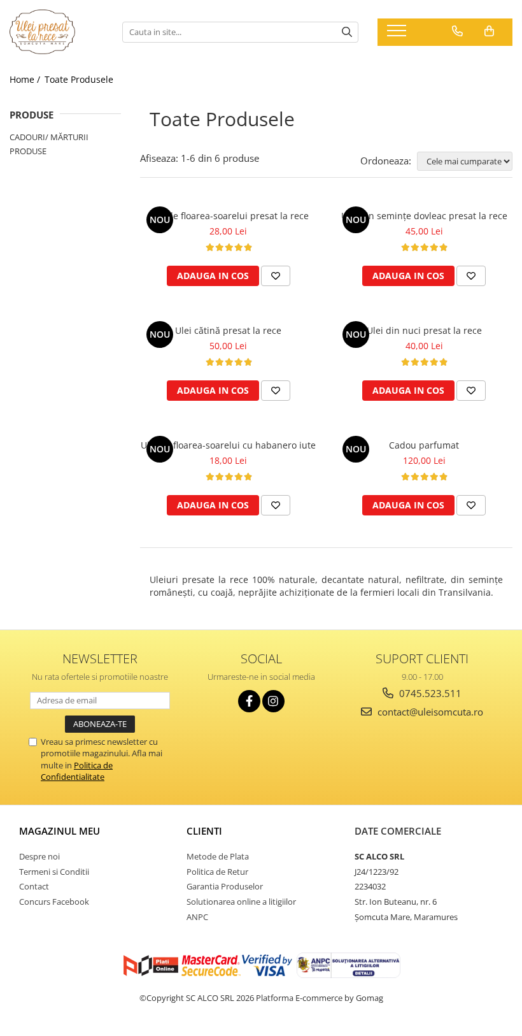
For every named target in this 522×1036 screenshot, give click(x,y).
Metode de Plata (218, 856)
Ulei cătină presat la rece (228, 330)
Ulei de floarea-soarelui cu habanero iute (228, 445)
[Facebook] (249, 701)
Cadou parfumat (424, 445)
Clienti (204, 830)
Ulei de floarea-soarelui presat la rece (228, 216)
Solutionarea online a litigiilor (241, 901)
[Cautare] (346, 32)
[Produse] (398, 34)
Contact (34, 886)
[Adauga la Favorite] (275, 276)
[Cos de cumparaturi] (489, 31)
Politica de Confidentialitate (77, 770)
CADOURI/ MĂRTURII (49, 137)
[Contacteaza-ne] (457, 31)
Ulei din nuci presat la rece (424, 330)
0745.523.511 (429, 693)
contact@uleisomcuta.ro (429, 711)
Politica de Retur (217, 871)
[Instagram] (273, 701)
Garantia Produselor (225, 886)
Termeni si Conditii (54, 871)
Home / (26, 79)
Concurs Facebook (54, 901)
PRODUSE (28, 151)
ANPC (197, 917)
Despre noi (39, 856)
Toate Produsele (79, 79)
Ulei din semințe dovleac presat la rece (424, 216)
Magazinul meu (59, 830)
